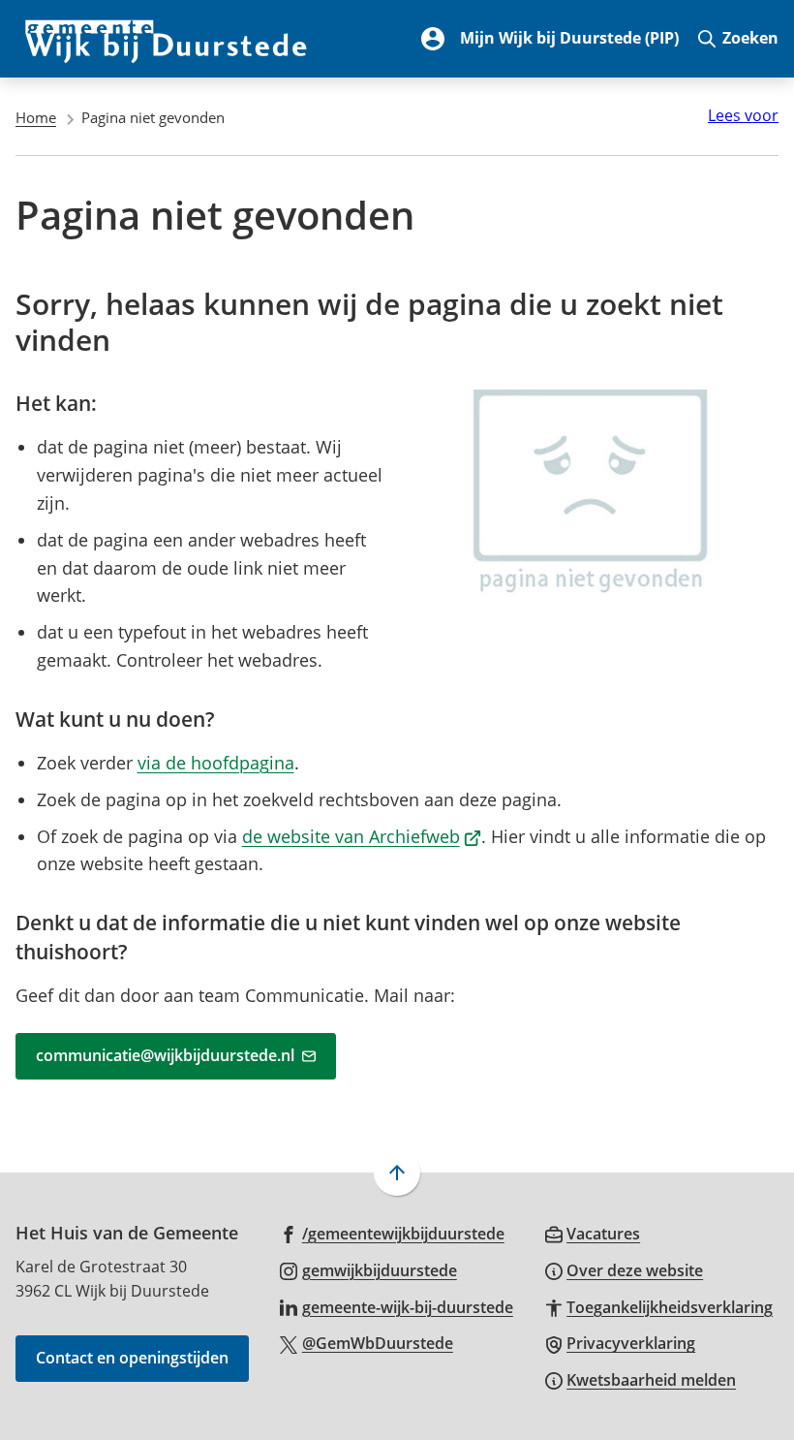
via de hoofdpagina (215, 762)
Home (35, 117)
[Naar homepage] (166, 39)
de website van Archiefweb (362, 836)
